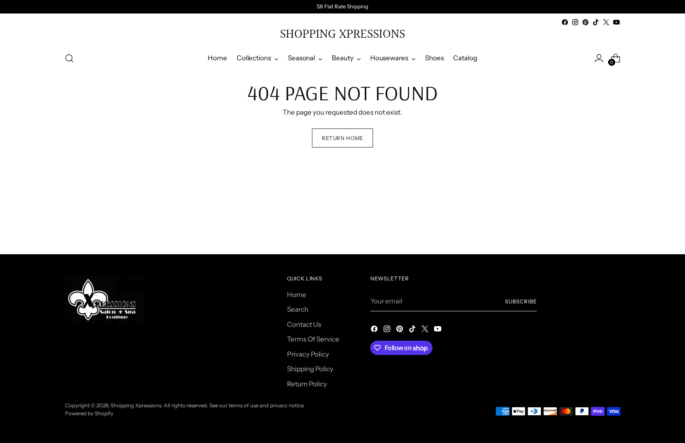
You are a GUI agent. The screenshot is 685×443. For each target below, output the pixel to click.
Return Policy (307, 384)
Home (296, 295)
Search (297, 309)
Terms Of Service (313, 339)
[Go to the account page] (599, 58)
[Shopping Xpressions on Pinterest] (585, 22)
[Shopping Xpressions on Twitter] (606, 22)
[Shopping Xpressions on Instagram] (575, 22)
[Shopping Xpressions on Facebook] (564, 22)
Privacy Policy (308, 354)
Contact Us (304, 324)
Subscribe (521, 301)
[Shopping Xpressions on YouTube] (616, 22)
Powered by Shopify (89, 413)
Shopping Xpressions (136, 405)
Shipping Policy (310, 369)
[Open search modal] (69, 58)
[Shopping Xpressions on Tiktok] (595, 22)
